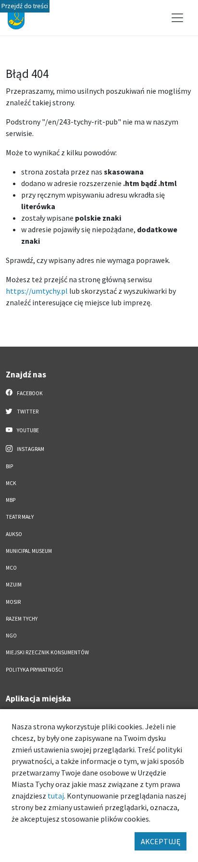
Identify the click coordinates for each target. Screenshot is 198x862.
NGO (11, 635)
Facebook (29, 393)
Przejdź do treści (24, 6)
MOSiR (13, 602)
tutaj (56, 795)
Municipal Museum (29, 551)
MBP (10, 500)
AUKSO (14, 534)
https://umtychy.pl (37, 291)
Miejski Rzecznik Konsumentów (47, 652)
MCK (11, 483)
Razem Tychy (21, 618)
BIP (9, 466)
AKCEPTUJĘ (160, 841)
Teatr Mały (20, 516)
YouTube (27, 430)
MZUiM (14, 584)
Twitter (27, 411)
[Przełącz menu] (177, 18)
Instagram (30, 449)
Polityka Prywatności (34, 669)
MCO (11, 567)
